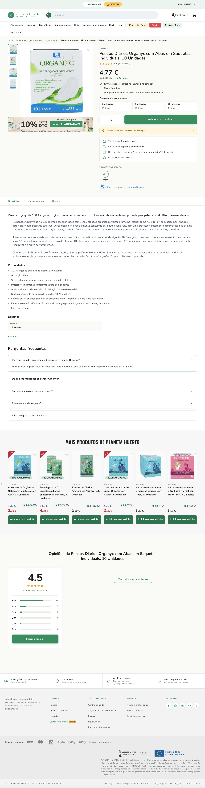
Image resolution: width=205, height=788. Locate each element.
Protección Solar (137, 25)
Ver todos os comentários (133, 579)
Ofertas (155, 25)
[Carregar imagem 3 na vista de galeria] (13, 72)
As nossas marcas (59, 710)
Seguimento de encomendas (102, 710)
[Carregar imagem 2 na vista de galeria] (13, 61)
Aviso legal (109, 783)
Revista (53, 704)
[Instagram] (175, 705)
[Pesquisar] (48, 15)
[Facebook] (168, 705)
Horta (112, 25)
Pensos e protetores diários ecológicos (78, 40)
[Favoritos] (88, 49)
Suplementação (62, 25)
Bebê (77, 25)
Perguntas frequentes (35, 201)
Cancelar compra (192, 783)
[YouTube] (189, 705)
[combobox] (101, 15)
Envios (91, 716)
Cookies (145, 783)
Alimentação (16, 25)
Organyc (103, 48)
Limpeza (31, 25)
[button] (194, 15)
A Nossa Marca (172, 25)
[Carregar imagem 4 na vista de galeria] (13, 84)
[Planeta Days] (50, 124)
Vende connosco (135, 710)
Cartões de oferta (62, 721)
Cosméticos (45, 25)
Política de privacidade (127, 783)
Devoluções (94, 721)
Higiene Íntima (51, 40)
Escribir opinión (35, 639)
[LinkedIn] (182, 705)
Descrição (13, 201)
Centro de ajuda (120, 681)
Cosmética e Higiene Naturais (29, 40)
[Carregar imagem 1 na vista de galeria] (13, 49)
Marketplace (16, 32)
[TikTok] (196, 705)
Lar (120, 25)
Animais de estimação (94, 25)
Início (10, 40)
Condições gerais (159, 783)
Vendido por (122, 141)
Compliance (55, 716)
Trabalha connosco (136, 716)
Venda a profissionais (137, 704)
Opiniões (57, 201)
